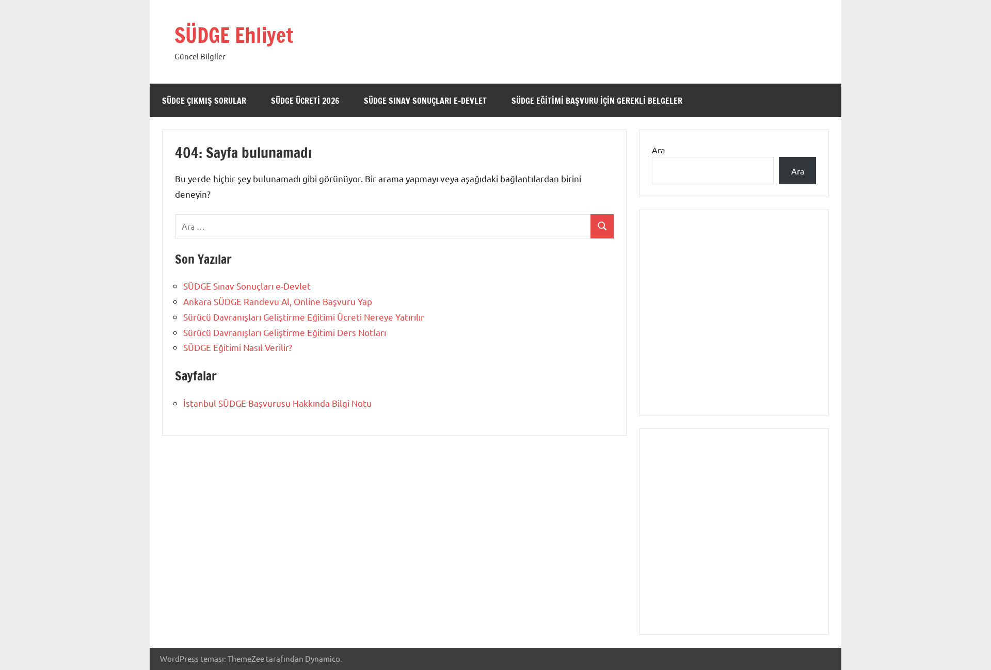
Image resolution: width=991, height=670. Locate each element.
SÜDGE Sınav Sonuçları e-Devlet (425, 100)
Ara (658, 150)
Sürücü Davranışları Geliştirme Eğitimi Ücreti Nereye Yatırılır (303, 316)
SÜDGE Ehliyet (233, 35)
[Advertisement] (734, 324)
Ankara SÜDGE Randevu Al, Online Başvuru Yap (277, 301)
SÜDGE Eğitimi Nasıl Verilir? (237, 347)
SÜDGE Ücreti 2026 (305, 100)
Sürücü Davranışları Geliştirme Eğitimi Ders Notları (284, 332)
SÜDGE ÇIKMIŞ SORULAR (204, 100)
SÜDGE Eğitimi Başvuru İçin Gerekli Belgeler (597, 100)
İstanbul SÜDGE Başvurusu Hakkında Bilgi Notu (277, 402)
